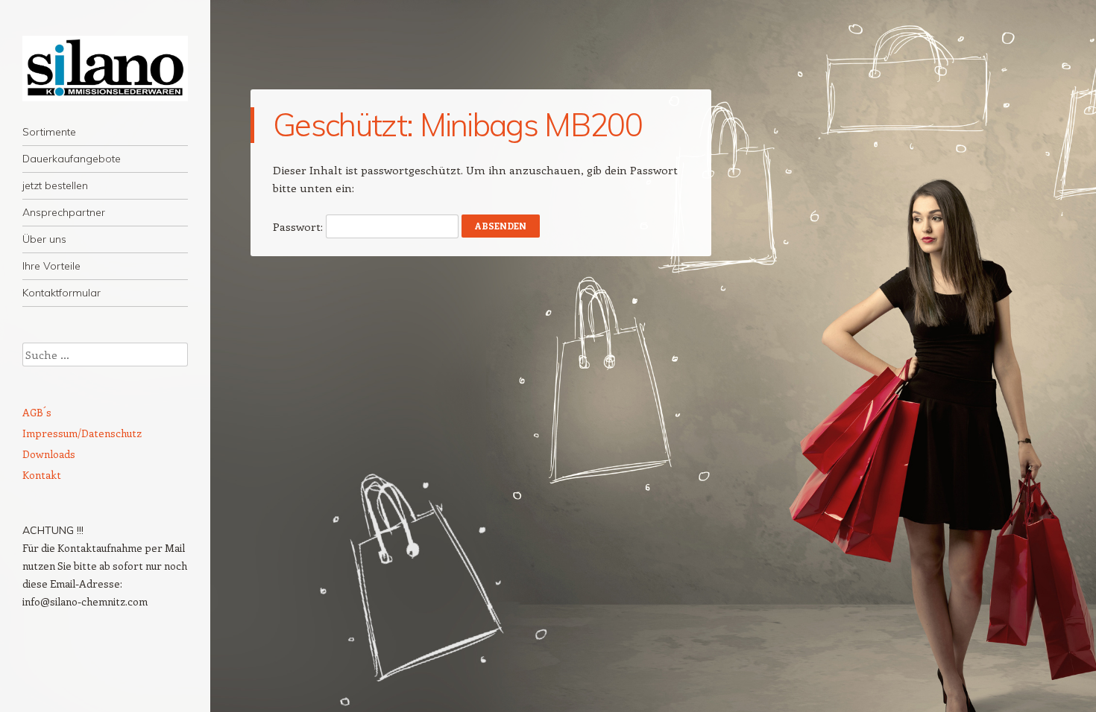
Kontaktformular (61, 292)
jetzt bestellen (55, 185)
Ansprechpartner (63, 212)
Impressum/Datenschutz (82, 433)
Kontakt (41, 475)
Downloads (48, 454)
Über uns (44, 239)
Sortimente (49, 132)
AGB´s (36, 412)
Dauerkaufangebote (71, 158)
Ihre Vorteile (51, 266)
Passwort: (299, 226)
